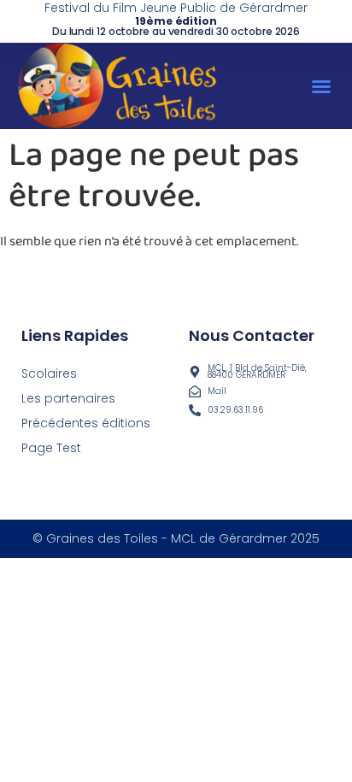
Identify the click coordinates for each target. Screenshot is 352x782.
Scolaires (49, 373)
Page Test (51, 447)
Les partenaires (68, 398)
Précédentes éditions (85, 423)
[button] (321, 86)
